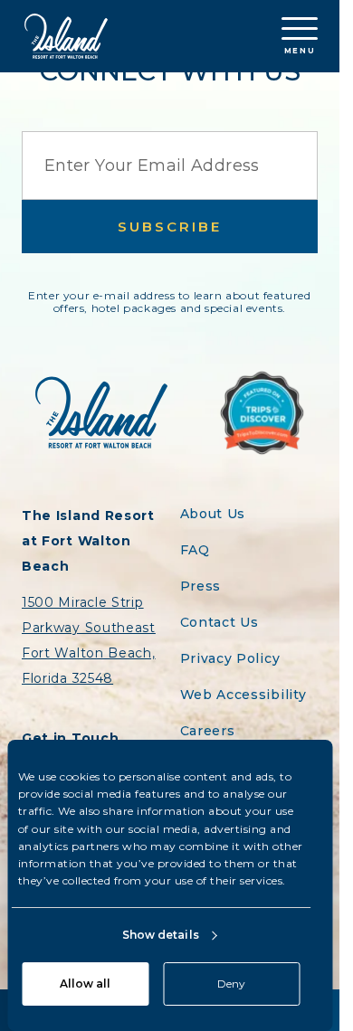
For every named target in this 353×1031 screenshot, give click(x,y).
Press (201, 586)
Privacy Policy (230, 658)
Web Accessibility (243, 694)
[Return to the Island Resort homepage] (66, 36)
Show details (160, 934)
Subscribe (170, 226)
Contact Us (219, 622)
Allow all (85, 983)
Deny (231, 983)
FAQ (195, 550)
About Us (213, 514)
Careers (207, 731)
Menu (299, 50)
